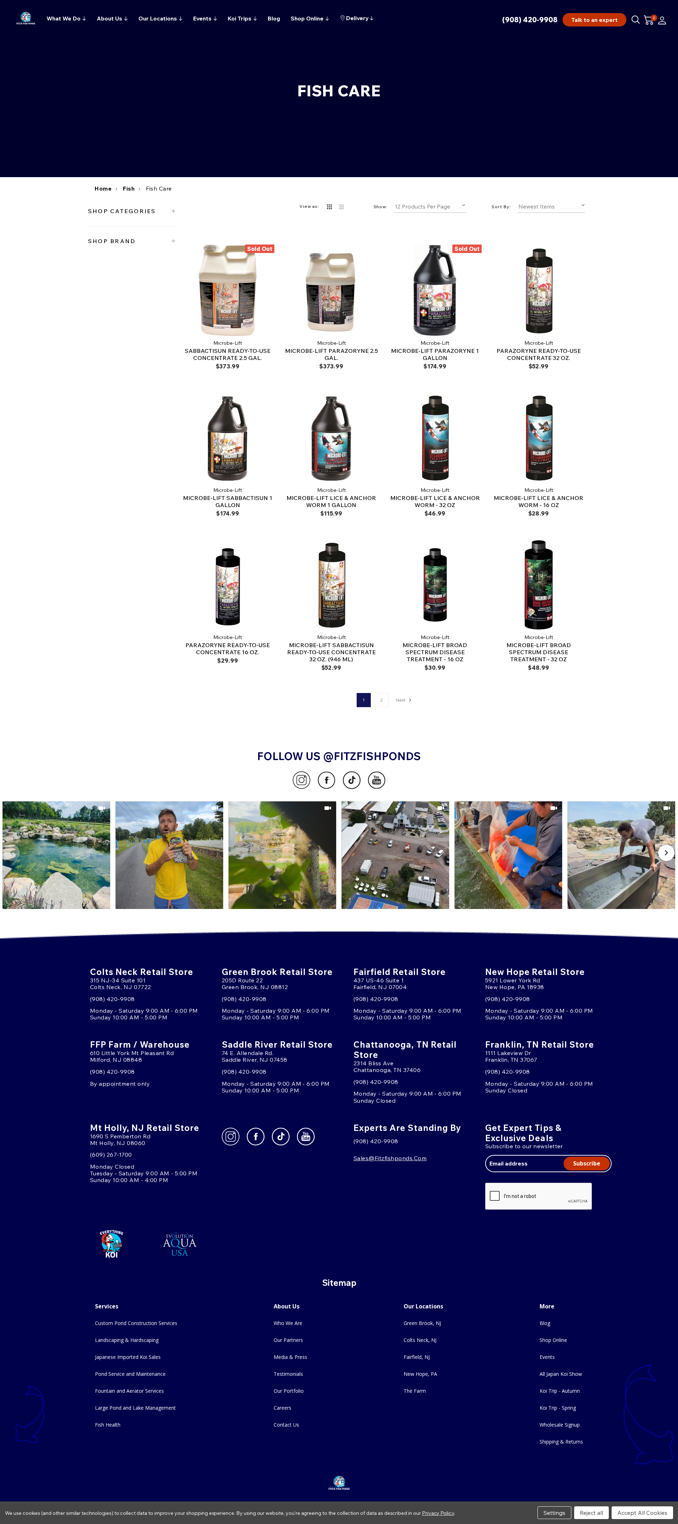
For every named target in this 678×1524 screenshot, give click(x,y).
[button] (57, 855)
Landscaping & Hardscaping (127, 1340)
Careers (282, 1407)
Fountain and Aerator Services (129, 1390)
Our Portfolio (289, 1390)
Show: (380, 206)
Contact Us (286, 1424)
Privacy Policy (438, 1513)
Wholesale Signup (560, 1424)
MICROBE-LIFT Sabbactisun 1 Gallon (227, 501)
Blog (545, 1323)
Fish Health (107, 1424)
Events (547, 1357)
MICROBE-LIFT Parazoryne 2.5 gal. (331, 354)
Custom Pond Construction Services (136, 1323)
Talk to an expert (594, 19)
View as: (309, 206)
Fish (129, 188)
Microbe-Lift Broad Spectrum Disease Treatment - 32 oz (538, 652)
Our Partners (288, 1340)
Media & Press (290, 1357)
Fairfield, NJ (417, 1357)
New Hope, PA (420, 1374)
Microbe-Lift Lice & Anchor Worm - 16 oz (538, 501)
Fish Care (159, 188)
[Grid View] (329, 207)
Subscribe (586, 1163)
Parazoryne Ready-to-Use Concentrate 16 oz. (227, 648)
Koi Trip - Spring (558, 1407)
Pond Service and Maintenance (130, 1374)
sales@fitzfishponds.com (390, 1158)
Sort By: (501, 206)
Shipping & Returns (561, 1441)
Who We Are (288, 1323)
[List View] (341, 207)
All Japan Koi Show (561, 1374)
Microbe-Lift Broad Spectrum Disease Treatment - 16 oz (435, 652)
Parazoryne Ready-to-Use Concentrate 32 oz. (538, 354)
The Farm (415, 1390)
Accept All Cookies (642, 1512)
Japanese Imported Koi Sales (128, 1357)
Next (401, 700)
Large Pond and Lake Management (135, 1407)
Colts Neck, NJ (420, 1340)
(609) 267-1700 (111, 1154)
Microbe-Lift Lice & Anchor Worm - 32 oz (435, 501)
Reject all (591, 1512)
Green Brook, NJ (422, 1323)
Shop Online (553, 1340)
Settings (554, 1512)
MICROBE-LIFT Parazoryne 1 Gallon (435, 354)
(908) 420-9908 (530, 19)
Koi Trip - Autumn (560, 1390)
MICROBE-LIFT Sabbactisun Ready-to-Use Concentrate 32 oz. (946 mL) (331, 652)
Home (103, 188)
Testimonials (288, 1374)
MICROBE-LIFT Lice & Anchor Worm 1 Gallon (331, 501)
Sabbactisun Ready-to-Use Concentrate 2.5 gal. (227, 354)
